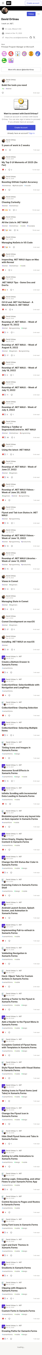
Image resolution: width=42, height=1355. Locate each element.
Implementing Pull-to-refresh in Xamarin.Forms (18, 931)
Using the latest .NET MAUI (16, 449)
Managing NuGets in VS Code (17, 242)
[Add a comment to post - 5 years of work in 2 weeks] (10, 150)
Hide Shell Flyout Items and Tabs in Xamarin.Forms (20, 1137)
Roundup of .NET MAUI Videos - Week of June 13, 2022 (18, 536)
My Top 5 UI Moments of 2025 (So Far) (19, 163)
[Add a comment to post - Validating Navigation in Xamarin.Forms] (9, 964)
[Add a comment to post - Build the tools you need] (3, 93)
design (24, 328)
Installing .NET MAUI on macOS (18, 641)
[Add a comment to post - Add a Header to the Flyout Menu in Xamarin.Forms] (9, 1032)
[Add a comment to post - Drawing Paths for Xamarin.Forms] (11, 1339)
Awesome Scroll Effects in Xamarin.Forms (15, 772)
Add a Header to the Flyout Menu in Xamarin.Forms (20, 1023)
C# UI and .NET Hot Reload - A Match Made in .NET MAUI (17, 303)
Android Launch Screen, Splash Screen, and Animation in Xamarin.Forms (18, 911)
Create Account (21, 127)
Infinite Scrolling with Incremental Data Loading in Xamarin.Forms (19, 794)
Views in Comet (10, 581)
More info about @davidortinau (21, 69)
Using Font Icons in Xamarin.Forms (20, 1224)
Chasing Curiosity (11, 202)
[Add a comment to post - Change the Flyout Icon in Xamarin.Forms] (9, 1124)
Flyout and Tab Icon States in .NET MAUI (20, 514)
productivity (26, 542)
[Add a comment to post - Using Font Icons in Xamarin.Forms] (11, 1233)
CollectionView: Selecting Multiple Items (19, 729)
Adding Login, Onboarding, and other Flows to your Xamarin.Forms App (21, 1180)
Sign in (32, 133)
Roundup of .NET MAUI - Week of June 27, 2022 (19, 468)
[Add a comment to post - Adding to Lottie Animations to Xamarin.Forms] (9, 1167)
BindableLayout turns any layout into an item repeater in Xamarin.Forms (21, 817)
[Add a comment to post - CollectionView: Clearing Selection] (9, 716)
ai (3, 88)
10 (17, 230)
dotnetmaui (6, 185)
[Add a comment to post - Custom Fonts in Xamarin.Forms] (9, 1319)
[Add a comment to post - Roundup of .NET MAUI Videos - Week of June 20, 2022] (9, 500)
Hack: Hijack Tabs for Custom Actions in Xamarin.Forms (17, 977)
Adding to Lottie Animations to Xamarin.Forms (18, 1157)
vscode (27, 185)
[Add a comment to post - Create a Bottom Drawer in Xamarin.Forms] (11, 672)
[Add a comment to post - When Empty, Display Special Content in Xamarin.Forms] (9, 850)
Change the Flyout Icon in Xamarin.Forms (15, 1114)
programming (14, 328)
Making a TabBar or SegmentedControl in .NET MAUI (19, 428)
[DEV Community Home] (8, 3)
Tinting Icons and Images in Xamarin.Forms (16, 749)
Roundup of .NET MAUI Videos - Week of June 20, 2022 (18, 491)
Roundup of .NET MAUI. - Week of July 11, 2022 (19, 388)
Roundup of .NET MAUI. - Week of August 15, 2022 (19, 323)
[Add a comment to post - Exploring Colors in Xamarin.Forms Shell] (9, 895)
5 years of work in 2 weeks (16, 145)
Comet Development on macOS (18, 621)
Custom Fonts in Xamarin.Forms (18, 1311)
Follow (31, 14)
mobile (22, 226)
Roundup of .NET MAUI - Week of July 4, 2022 (19, 408)
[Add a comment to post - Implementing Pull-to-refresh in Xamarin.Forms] (9, 941)
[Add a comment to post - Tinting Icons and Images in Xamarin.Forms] (9, 758)
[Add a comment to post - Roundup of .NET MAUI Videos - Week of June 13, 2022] (12, 546)
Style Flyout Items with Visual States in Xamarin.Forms (21, 1069)
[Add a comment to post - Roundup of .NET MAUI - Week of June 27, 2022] (12, 477)
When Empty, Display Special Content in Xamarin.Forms (17, 840)
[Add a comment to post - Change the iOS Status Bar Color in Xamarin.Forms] (11, 873)
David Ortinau (11, 80)
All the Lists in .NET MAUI (15, 222)
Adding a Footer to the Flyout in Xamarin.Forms (18, 1000)
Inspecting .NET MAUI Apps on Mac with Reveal (20, 261)
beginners (13, 351)
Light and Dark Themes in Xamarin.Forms (15, 1246)
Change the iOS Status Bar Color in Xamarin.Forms (20, 863)
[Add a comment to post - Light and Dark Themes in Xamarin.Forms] (11, 1255)
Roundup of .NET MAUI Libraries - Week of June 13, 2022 (19, 559)
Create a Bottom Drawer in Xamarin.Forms (16, 663)
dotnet (8, 88)
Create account (33, 3)
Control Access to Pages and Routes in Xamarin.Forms (21, 1203)
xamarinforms (7, 668)
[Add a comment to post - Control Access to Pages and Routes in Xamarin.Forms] (9, 1212)
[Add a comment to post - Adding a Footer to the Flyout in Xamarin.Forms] (9, 1010)
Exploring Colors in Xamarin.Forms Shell (20, 886)
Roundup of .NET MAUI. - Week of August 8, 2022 (19, 346)
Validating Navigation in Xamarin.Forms (14, 954)
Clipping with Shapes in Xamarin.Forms (14, 1289)
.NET (20, 656)
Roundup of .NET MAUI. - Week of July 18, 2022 (19, 369)
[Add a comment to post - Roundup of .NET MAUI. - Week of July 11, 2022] (12, 395)
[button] (4, 53)
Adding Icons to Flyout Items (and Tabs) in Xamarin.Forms (19, 1092)
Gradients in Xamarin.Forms (16, 1267)
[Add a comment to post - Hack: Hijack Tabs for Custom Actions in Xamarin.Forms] (9, 987)
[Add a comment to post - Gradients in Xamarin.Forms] (11, 1276)
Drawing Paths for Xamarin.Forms (19, 1331)
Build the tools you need (14, 85)
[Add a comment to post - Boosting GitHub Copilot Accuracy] (9, 190)
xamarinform (7, 822)
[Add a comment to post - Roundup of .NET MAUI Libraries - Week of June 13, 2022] (12, 569)
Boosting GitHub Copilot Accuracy (20, 182)
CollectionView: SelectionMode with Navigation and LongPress (20, 686)
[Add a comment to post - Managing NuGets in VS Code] (14, 247)
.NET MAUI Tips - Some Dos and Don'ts (18, 283)
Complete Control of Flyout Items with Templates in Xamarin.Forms (19, 1046)
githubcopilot (18, 185)
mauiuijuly (31, 226)
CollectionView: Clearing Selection (20, 707)
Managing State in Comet (15, 601)
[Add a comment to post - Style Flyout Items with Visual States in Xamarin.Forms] (9, 1078)
